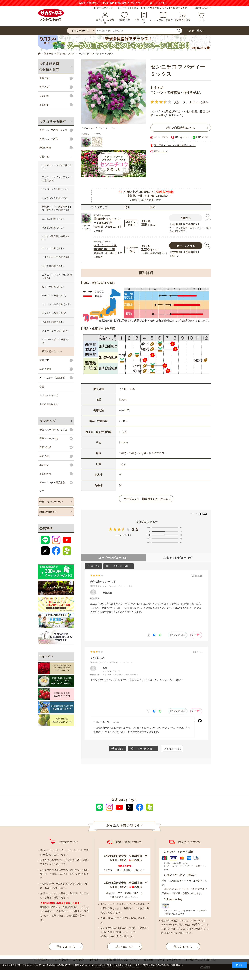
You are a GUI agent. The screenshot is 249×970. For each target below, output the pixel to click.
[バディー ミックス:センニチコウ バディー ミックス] (113, 91)
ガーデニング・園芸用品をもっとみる (146, 498)
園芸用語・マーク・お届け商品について (175, 145)
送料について (161, 151)
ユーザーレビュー (114, 557)
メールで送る (161, 137)
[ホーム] (39, 54)
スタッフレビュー (178, 557)
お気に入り (124, 20)
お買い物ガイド (105, 8)
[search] (178, 31)
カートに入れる (186, 245)
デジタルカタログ (163, 20)
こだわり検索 (194, 30)
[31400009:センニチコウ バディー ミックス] (86, 142)
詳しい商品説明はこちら (180, 127)
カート (201, 20)
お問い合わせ (204, 8)
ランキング (47, 421)
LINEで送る (202, 137)
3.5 (135, 529)
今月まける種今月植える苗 (49, 66)
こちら (171, 933)
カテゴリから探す (52, 121)
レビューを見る (199, 102)
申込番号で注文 (183, 20)
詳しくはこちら (159, 3)
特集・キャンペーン (144, 21)
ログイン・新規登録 (105, 21)
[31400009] (97, 142)
